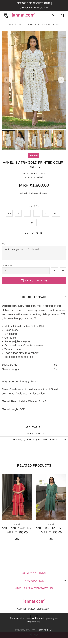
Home (11, 24)
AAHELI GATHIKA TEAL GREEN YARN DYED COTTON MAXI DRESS (51, 528)
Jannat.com (23, 15)
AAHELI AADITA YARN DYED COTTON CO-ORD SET (17, 528)
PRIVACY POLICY (25, 630)
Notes (6, 243)
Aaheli (39, 177)
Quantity (8, 265)
